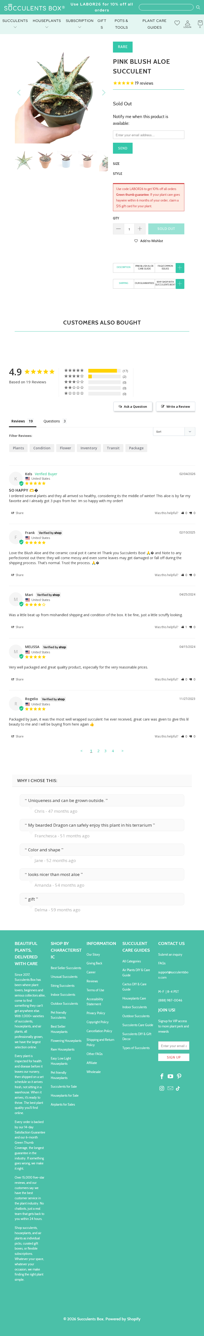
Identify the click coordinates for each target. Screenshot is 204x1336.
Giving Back (94, 963)
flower (65, 448)
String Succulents (62, 986)
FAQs (161, 963)
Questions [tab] (52, 421)
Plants (18, 448)
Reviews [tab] (18, 421)
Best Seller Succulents (66, 968)
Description (123, 267)
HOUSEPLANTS (47, 20)
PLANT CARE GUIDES (155, 24)
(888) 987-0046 (170, 1000)
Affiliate (92, 1063)
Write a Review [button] (178, 406)
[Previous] (19, 92)
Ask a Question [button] (135, 406)
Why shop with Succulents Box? (165, 283)
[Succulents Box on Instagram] (162, 1088)
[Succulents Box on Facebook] (162, 1076)
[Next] (103, 92)
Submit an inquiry (170, 954)
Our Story (93, 954)
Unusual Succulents (64, 977)
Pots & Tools (121, 24)
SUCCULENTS (15, 20)
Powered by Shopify (123, 1319)
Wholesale (94, 1072)
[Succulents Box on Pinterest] (179, 1076)
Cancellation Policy (99, 1031)
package (136, 448)
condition (42, 448)
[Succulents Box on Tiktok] (178, 1089)
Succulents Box (90, 1319)
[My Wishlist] (177, 23)
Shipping (123, 283)
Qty (116, 218)
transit (113, 448)
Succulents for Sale (64, 1086)
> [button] (122, 750)
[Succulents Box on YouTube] (170, 1076)
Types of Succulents (136, 1048)
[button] (148, 240)
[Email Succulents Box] (170, 1088)
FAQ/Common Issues (165, 267)
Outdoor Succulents (64, 1003)
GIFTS (102, 24)
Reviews (92, 981)
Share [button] (19, 513)
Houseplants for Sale (65, 1095)
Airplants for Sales (63, 1104)
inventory (89, 448)
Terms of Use (95, 990)
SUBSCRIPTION (80, 20)
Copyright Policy (98, 1022)
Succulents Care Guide (137, 1025)
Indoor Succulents (63, 995)
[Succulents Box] (34, 7)
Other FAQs (94, 1054)
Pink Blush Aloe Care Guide (144, 267)
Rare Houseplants (62, 1049)
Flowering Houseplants (66, 1041)
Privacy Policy (96, 1013)
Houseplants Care (134, 998)
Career (91, 972)
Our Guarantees (144, 283)
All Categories (131, 961)
